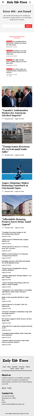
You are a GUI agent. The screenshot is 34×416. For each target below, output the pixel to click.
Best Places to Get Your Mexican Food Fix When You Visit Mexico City (16, 52)
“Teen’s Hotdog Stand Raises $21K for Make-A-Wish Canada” (15, 283)
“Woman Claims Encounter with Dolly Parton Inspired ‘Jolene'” (15, 341)
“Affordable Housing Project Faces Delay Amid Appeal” (16, 222)
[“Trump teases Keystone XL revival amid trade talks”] (17, 133)
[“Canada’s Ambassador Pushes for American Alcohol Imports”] (17, 96)
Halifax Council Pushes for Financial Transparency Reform (15, 254)
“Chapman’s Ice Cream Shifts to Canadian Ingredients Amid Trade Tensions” (17, 291)
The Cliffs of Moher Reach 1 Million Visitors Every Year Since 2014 (16, 61)
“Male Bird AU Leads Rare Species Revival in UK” (17, 327)
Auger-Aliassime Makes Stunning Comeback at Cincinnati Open (15, 185)
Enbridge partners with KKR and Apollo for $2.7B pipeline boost (16, 262)
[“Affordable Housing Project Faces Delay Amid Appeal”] (17, 205)
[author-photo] (3, 119)
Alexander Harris (9, 118)
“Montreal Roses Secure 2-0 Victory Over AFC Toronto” (15, 247)
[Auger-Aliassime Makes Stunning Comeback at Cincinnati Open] (17, 169)
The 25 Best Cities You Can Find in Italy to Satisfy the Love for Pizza (16, 70)
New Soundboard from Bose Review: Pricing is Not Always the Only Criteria (16, 43)
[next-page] (10, 76)
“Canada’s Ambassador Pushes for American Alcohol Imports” (15, 113)
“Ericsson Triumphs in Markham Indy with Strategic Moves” (17, 312)
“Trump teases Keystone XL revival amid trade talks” (16, 149)
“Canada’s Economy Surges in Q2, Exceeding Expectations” (14, 233)
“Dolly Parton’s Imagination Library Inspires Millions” (14, 269)
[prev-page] (7, 76)
